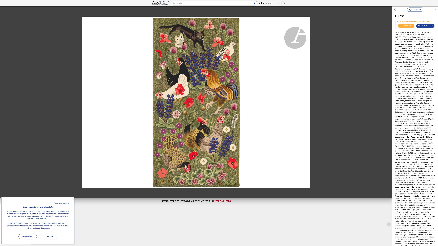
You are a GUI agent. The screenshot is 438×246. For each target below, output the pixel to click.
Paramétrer (28, 236)
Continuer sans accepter (60, 203)
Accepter (48, 236)
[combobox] (214, 3)
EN (284, 3)
